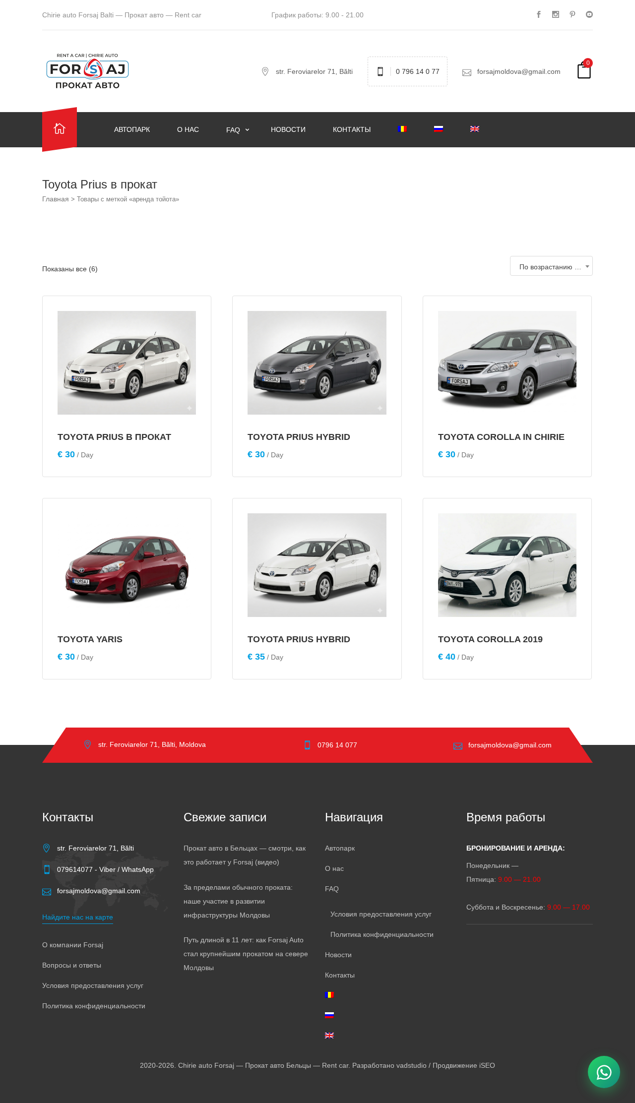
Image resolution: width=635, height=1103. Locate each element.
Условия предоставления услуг (92, 985)
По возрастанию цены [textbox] (555, 267)
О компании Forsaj (72, 945)
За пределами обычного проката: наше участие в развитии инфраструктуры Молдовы (238, 901)
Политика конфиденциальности (93, 1006)
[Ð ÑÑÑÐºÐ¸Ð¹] (445, 129)
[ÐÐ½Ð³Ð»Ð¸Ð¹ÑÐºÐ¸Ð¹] (481, 129)
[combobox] (551, 266)
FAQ (234, 130)
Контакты (352, 129)
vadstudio (411, 1065)
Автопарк (132, 129)
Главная (55, 199)
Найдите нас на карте (77, 917)
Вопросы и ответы (71, 965)
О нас (188, 129)
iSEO (487, 1065)
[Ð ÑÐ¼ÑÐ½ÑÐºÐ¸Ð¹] (408, 129)
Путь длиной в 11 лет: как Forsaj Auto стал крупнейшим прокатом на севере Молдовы (246, 954)
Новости (288, 129)
